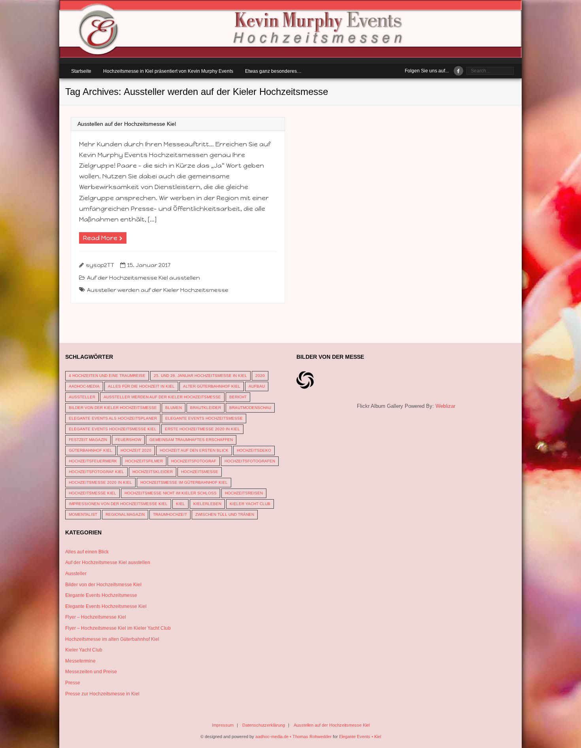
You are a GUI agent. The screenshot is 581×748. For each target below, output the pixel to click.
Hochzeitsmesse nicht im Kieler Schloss (170, 493)
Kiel (180, 504)
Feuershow (128, 439)
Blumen (173, 407)
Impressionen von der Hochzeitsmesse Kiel (118, 504)
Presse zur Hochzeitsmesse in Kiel (102, 694)
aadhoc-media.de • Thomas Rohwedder (293, 736)
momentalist (83, 514)
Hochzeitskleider (152, 472)
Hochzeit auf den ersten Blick (194, 450)
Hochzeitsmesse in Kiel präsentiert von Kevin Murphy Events (168, 71)
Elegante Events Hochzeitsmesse (204, 418)
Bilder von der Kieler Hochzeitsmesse (113, 407)
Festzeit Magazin (88, 439)
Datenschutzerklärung (263, 725)
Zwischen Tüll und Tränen (224, 514)
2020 (260, 375)
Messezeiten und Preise (91, 671)
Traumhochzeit (170, 514)
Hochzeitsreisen (244, 493)
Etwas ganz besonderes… (273, 71)
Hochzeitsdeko (254, 450)
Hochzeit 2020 (136, 450)
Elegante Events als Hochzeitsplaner (113, 418)
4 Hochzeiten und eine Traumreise (107, 375)
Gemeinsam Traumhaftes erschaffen (191, 439)
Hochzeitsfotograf (193, 461)
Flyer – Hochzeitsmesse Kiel (95, 617)
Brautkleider (205, 407)
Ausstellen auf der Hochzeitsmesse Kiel (126, 124)
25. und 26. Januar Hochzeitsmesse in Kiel (200, 375)
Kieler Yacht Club (250, 504)
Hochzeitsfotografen (249, 461)
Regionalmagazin (125, 514)
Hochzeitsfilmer (144, 461)
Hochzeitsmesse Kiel (92, 493)
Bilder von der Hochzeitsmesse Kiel (103, 584)
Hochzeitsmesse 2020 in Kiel (100, 482)
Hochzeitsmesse (199, 472)
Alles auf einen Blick (87, 552)
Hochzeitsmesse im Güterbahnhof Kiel (184, 482)
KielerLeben (207, 504)
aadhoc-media (84, 386)
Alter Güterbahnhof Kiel (211, 386)
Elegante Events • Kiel (360, 736)
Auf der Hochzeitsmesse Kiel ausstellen (143, 277)
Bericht (238, 397)
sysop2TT (100, 265)
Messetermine (80, 661)
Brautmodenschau (250, 407)
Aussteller (82, 397)
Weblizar (445, 406)
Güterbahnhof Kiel (90, 450)
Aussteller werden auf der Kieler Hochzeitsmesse (157, 290)
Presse (72, 683)
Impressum (223, 725)
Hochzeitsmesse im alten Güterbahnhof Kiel (112, 639)
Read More (100, 238)
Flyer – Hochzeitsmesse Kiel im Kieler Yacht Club (118, 628)
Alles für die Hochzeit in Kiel (141, 386)
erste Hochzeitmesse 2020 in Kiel (202, 429)
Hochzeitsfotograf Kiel (96, 472)
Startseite (81, 71)
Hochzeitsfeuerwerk (93, 461)
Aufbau (257, 386)
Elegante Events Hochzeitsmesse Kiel (113, 429)
